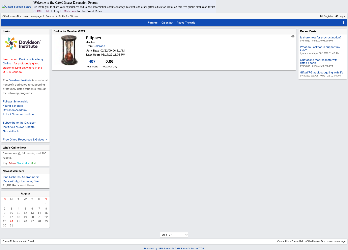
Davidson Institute (20, 80)
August (25, 193)
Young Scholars (13, 105)
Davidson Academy (15, 110)
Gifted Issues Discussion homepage (22, 16)
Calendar (167, 22)
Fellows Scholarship (15, 101)
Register (328, 16)
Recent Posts (308, 31)
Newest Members (13, 171)
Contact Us (283, 241)
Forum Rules (9, 241)
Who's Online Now (14, 147)
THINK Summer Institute (18, 114)
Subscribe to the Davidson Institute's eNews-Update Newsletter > (19, 127)
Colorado (99, 46)
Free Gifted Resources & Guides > (25, 139)
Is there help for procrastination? (321, 37)
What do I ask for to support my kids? (320, 48)
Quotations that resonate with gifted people (319, 61)
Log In (342, 16)
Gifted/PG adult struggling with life (321, 72)
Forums (50, 16)
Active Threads (186, 22)
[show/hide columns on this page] (344, 22)
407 (92, 61)
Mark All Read (26, 241)
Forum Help (297, 241)
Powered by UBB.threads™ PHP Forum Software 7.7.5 (174, 248)
